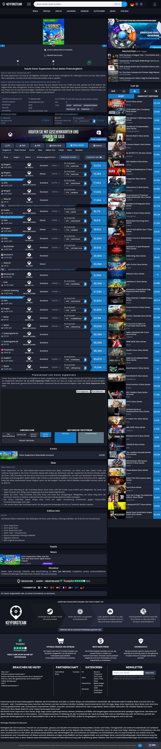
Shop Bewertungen (99, 682)
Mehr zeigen (142, 51)
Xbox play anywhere (36, 111)
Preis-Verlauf (20, 150)
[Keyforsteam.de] (12, 4)
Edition (28, 157)
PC (67, 99)
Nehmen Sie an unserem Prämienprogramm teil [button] (80, 630)
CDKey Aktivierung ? (9, 681)
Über (40, 150)
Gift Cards (98, 676)
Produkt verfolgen (26, 441)
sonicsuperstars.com (36, 102)
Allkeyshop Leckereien (98, 691)
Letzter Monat (45, 435)
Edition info (50, 150)
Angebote (6, 150)
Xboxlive (79, 150)
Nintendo (85, 689)
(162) (87, 581)
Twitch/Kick (59, 672)
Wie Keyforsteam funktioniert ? (13, 674)
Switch (95, 99)
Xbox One (78, 99)
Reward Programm (98, 673)
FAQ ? (3, 683)
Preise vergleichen (67, 206)
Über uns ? (5, 672)
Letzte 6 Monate (34, 435)
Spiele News (47, 564)
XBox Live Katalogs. (49, 574)
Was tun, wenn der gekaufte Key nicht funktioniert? (21, 679)
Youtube (76, 672)
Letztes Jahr (21, 435)
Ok (140, 745)
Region (17, 157)
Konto (32, 150)
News (69, 150)
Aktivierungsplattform (46, 157)
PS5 (73, 99)
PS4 (69, 99)
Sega (30, 105)
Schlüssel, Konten (68, 157)
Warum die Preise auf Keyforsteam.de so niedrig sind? (22, 676)
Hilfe (153, 745)
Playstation (86, 683)
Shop (6, 157)
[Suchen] (124, 4)
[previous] (2, 46)
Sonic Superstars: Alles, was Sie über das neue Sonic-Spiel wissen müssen (36, 558)
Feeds (61, 150)
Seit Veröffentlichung (8, 435)
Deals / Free (98, 679)
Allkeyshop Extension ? (10, 686)
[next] (104, 46)
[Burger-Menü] (28, 4)
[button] (154, 4)
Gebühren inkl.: (93, 157)
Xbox (46, 111)
